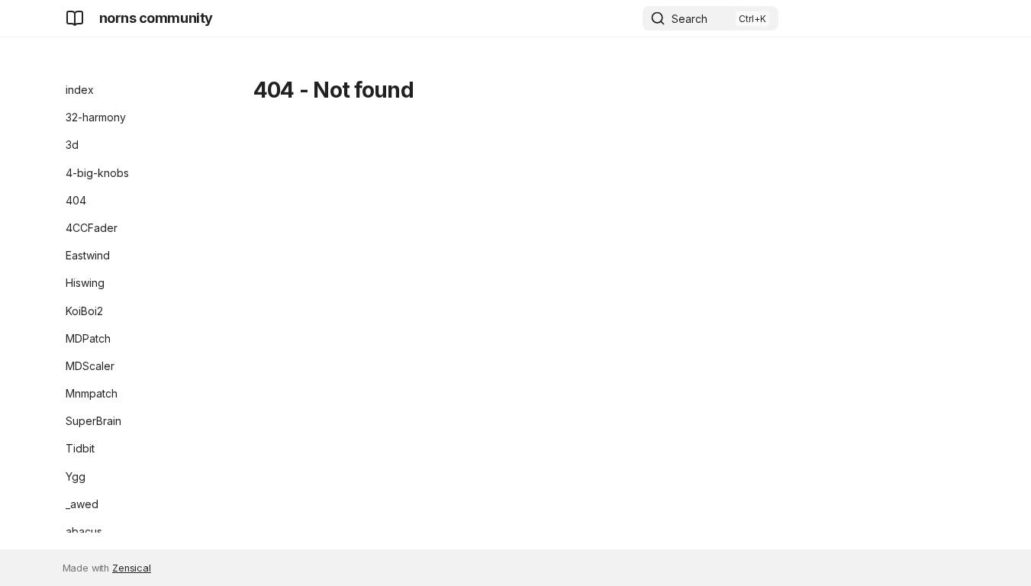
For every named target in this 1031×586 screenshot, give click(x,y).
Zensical (131, 568)
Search (689, 18)
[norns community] (75, 18)
